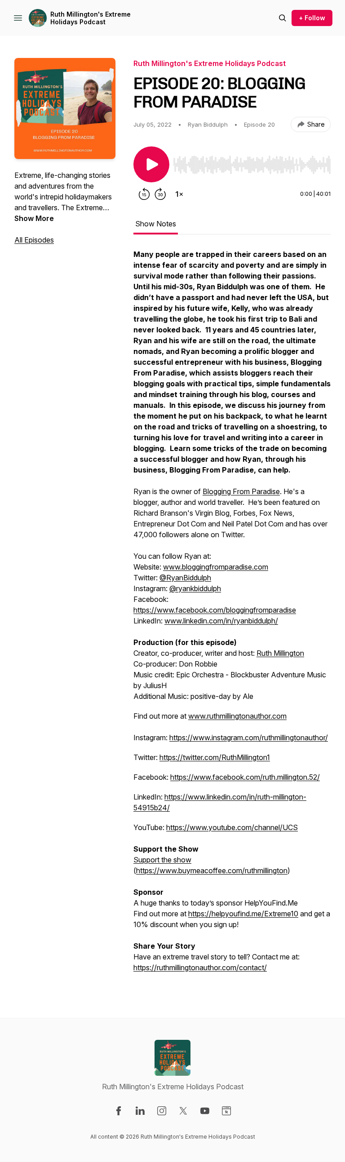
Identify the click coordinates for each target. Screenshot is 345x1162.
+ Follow (312, 18)
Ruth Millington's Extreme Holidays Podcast (90, 18)
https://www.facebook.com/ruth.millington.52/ (245, 777)
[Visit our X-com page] (183, 1110)
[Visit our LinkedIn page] (140, 1110)
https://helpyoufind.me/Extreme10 (243, 913)
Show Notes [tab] (155, 223)
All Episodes (34, 239)
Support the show (162, 859)
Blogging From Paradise (241, 491)
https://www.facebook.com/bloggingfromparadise (214, 609)
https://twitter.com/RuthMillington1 (214, 757)
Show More (34, 218)
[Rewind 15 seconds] (144, 194)
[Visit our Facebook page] (118, 1110)
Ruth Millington (280, 653)
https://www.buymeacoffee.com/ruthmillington (212, 870)
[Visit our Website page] (226, 1110)
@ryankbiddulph (195, 588)
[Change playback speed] (179, 194)
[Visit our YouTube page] (204, 1110)
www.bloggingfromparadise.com (215, 566)
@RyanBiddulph (185, 577)
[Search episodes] (282, 18)
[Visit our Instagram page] (161, 1110)
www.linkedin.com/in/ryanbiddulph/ (221, 620)
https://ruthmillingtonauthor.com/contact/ (200, 967)
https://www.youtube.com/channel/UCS (232, 827)
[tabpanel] (232, 615)
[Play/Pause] (151, 164)
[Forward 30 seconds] (160, 194)
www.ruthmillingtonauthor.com (237, 715)
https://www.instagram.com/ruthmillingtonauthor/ (248, 737)
